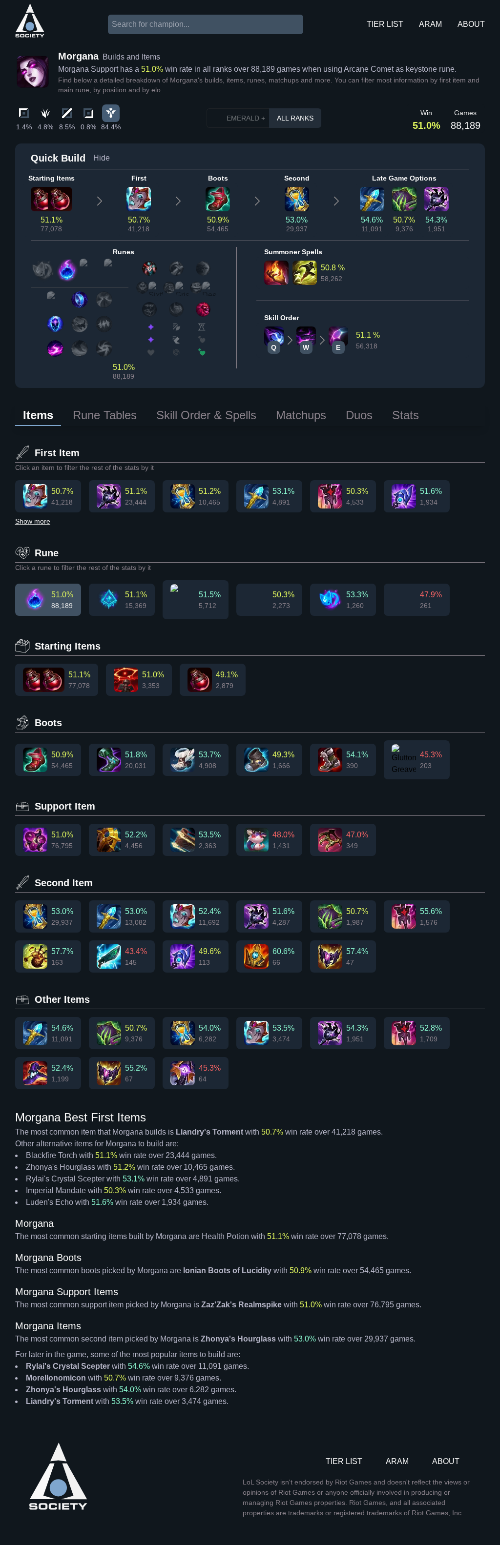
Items (38, 415)
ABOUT (471, 24)
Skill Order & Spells (206, 415)
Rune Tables (105, 415)
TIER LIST (385, 24)
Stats (405, 415)
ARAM (430, 24)
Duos (359, 415)
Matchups (301, 415)
